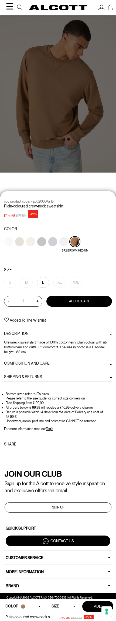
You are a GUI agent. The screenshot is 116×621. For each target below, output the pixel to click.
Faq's (49, 429)
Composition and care (27, 363)
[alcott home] (58, 7)
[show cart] (110, 8)
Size (8, 269)
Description (16, 333)
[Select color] (9, 251)
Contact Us (62, 541)
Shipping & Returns (23, 377)
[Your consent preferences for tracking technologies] (106, 611)
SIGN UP (58, 507)
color (10, 229)
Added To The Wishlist (27, 320)
